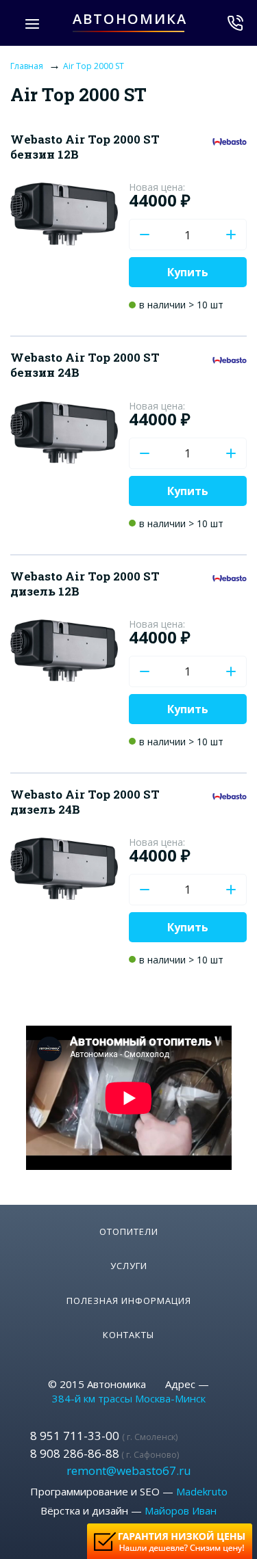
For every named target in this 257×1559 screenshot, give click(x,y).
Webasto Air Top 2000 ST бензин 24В (85, 364)
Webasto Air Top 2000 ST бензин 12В (85, 146)
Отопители (128, 1231)
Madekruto (202, 1491)
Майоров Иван (181, 1510)
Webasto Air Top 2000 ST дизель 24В (85, 801)
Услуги (128, 1266)
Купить (187, 272)
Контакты (128, 1335)
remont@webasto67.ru (128, 1470)
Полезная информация (128, 1300)
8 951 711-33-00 (104, 1435)
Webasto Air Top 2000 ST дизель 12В (85, 583)
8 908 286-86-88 (104, 1453)
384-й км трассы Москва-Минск (129, 1398)
